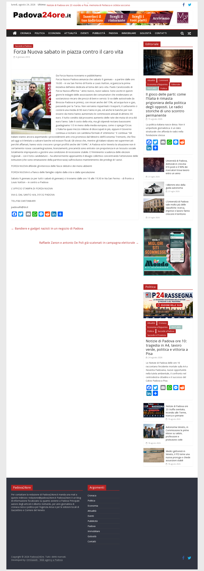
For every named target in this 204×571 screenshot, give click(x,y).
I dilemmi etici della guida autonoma (175, 186)
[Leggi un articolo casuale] (189, 33)
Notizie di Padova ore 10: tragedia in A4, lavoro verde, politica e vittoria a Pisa (167, 347)
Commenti (163, 80)
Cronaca (25, 33)
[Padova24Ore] (14, 33)
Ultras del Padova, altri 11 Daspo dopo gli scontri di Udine (76, 4)
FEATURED (152, 88)
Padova (113, 33)
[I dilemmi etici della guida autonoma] (153, 183)
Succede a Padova (23, 46)
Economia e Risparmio (157, 84)
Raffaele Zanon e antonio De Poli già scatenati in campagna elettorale (89, 243)
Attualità (70, 33)
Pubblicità (98, 33)
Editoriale (175, 84)
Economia (54, 33)
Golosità (145, 33)
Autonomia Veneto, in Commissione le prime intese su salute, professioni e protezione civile (177, 433)
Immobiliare (129, 33)
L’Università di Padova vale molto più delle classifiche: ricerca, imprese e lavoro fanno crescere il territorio (178, 207)
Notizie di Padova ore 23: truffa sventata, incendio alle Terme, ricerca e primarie (177, 411)
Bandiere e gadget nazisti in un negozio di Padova (47, 228)
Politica (40, 33)
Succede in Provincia (156, 335)
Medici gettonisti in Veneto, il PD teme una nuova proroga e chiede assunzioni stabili (178, 456)
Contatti (161, 33)
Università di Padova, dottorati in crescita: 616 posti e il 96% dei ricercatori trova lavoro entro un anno (177, 167)
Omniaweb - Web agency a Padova (44, 559)
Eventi (85, 33)
